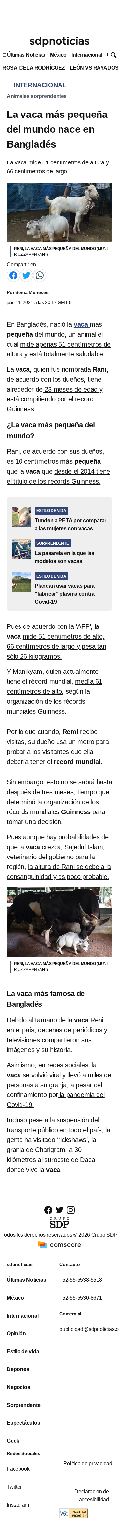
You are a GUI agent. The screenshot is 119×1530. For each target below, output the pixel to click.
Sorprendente (24, 1405)
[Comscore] (59, 1244)
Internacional (86, 55)
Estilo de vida (23, 1351)
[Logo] (59, 41)
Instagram (18, 1504)
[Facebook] (13, 275)
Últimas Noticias (26, 55)
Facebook (18, 1469)
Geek (13, 1441)
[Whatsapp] (39, 275)
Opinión (16, 1333)
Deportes (18, 1369)
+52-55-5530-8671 (81, 1298)
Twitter (14, 1487)
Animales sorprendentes (37, 96)
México (58, 55)
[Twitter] (26, 275)
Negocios (18, 1387)
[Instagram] (71, 1210)
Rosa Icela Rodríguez (33, 67)
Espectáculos (23, 1423)
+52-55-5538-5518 (81, 1280)
